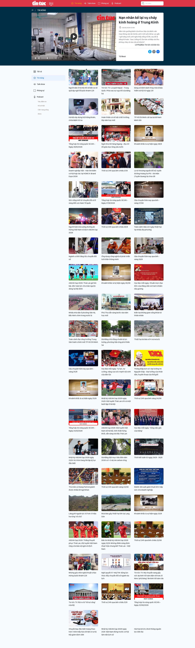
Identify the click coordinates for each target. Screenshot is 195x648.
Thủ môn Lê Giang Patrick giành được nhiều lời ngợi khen (82, 488)
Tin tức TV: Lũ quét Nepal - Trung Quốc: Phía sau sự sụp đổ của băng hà (115, 91)
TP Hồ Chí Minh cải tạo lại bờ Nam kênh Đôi (147, 118)
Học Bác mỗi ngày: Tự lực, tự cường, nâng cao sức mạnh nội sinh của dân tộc (116, 372)
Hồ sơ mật (41, 106)
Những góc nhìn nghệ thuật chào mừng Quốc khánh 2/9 (82, 574)
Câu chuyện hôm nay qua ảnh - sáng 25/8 (81, 370)
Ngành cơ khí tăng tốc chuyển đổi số (83, 257)
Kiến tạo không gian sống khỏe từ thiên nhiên (148, 314)
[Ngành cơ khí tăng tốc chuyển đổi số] (83, 245)
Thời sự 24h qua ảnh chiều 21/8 (114, 602)
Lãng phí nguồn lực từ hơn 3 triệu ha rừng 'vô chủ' (82, 515)
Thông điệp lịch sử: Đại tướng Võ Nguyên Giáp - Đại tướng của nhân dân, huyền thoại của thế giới (148, 372)
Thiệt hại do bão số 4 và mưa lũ (147, 339)
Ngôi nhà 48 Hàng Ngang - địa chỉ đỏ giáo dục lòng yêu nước (115, 145)
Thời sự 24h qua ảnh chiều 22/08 (148, 540)
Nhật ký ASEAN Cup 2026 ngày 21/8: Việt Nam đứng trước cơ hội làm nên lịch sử (115, 632)
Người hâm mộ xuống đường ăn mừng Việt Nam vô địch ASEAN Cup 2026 (83, 230)
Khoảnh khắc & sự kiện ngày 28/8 (148, 144)
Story (39, 114)
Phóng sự (105, 3)
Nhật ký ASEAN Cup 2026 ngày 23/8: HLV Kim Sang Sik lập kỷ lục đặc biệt (82, 460)
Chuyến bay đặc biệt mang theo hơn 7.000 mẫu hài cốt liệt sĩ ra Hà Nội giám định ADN (82, 632)
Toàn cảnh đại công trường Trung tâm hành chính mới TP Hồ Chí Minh (83, 340)
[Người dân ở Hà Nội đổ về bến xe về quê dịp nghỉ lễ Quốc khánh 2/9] (83, 77)
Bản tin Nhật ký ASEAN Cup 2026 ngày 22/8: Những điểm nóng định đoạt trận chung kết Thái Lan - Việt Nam (115, 544)
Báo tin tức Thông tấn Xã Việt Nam (51, 5)
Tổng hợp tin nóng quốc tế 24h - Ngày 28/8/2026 (82, 145)
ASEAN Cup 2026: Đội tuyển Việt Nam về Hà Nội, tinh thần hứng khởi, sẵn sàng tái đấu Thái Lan (114, 431)
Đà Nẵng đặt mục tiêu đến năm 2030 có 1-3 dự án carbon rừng (114, 458)
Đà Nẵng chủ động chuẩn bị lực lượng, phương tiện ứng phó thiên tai (115, 342)
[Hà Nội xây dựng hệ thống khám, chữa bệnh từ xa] (83, 106)
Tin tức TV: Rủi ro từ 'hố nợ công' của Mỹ (82, 603)
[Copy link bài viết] (158, 51)
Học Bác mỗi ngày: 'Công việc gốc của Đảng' (148, 429)
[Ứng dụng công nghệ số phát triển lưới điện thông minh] (116, 245)
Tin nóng (78, 3)
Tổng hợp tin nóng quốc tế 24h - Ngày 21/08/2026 (147, 603)
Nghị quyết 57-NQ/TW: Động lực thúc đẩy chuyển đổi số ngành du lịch (115, 576)
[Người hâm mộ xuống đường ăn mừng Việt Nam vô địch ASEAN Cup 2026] (83, 216)
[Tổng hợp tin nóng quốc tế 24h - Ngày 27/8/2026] (116, 189)
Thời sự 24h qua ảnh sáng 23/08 (115, 487)
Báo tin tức (38, 3)
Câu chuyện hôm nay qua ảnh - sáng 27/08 (146, 201)
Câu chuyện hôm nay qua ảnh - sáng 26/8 (146, 257)
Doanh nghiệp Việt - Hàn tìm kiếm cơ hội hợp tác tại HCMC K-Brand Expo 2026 (82, 173)
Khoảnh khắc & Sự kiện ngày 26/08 (115, 283)
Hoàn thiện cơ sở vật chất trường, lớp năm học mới (115, 118)
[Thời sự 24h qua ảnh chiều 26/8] (116, 216)
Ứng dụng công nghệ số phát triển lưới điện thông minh (115, 257)
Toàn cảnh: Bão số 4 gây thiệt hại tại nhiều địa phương (148, 228)
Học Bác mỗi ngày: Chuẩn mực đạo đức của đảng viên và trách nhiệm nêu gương (148, 286)
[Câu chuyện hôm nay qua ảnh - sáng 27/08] (149, 189)
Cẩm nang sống (43, 110)
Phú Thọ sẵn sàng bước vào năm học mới (114, 314)
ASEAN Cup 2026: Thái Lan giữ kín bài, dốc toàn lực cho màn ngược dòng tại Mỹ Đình (82, 286)
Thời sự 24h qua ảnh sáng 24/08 (147, 398)
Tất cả (39, 71)
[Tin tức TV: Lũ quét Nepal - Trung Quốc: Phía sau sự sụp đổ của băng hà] (116, 77)
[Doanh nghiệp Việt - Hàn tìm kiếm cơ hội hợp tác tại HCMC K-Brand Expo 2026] (83, 160)
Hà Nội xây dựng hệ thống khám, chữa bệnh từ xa (82, 118)
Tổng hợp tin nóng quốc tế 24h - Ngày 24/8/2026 (82, 429)
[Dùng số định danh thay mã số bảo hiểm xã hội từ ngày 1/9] (149, 77)
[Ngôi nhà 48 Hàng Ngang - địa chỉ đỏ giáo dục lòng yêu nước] (116, 133)
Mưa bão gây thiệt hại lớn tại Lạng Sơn (115, 515)
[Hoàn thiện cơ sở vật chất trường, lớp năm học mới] (116, 106)
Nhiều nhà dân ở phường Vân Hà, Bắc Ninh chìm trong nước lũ (82, 314)
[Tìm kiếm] (143, 4)
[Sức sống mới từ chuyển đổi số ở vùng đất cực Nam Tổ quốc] (83, 189)
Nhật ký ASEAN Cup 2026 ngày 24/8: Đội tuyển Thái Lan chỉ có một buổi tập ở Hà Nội (116, 401)
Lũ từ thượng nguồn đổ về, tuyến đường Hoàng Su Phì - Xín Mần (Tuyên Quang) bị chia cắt (147, 173)
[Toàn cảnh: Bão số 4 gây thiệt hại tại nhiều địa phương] (149, 216)
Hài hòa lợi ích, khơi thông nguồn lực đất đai (147, 630)
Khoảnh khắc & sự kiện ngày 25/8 (82, 398)
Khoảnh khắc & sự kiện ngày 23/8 (148, 513)
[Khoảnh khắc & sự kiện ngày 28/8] (149, 133)
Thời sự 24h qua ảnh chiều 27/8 (114, 170)
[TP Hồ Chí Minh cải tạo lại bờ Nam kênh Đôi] (149, 106)
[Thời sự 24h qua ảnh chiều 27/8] (116, 160)
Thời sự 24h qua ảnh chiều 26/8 (114, 227)
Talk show (91, 3)
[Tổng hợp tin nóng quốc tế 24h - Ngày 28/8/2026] (83, 133)
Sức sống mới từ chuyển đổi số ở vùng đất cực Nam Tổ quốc (82, 201)
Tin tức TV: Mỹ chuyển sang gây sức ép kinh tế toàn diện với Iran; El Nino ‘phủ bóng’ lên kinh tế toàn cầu (149, 576)
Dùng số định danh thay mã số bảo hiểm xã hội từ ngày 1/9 (148, 89)
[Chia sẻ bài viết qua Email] (154, 51)
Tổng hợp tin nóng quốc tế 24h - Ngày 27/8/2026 (114, 201)
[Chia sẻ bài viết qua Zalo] (150, 51)
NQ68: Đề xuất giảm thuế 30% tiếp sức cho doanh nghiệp (148, 488)
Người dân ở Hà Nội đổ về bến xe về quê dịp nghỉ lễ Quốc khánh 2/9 (83, 89)
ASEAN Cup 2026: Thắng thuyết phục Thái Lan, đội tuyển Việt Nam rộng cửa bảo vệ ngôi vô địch (83, 543)
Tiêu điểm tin (42, 101)
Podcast (118, 3)
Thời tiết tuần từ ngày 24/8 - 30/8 (148, 457)
